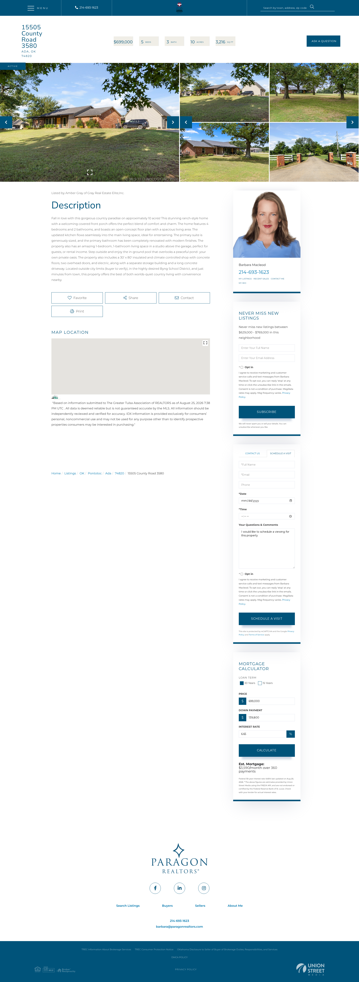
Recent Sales (261, 279)
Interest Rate (249, 726)
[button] (312, 7)
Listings (70, 473)
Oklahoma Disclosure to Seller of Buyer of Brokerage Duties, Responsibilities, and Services (227, 949)
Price (243, 694)
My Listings (245, 279)
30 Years (249, 683)
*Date (242, 493)
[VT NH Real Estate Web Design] (310, 969)
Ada (108, 473)
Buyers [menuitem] (167, 906)
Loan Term (248, 677)
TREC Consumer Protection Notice (154, 949)
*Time (243, 509)
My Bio (242, 283)
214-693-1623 (88, 8)
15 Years (268, 683)
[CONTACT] (323, 41)
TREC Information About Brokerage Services (106, 949)
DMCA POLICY (179, 957)
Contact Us (252, 453)
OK (82, 473)
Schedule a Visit (280, 453)
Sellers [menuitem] (200, 906)
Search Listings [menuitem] (128, 906)
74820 (119, 473)
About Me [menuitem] (235, 906)
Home (56, 473)
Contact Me (277, 279)
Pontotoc (95, 473)
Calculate (267, 750)
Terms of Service (256, 635)
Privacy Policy (186, 969)
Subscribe (267, 412)
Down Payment (250, 710)
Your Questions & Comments (258, 524)
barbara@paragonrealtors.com (179, 927)
